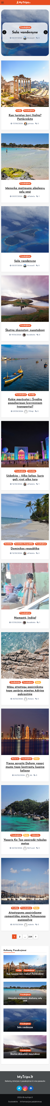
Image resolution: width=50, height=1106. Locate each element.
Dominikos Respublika (24, 544)
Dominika (8, 544)
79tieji (30, 411)
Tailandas (35, 835)
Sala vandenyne (25, 261)
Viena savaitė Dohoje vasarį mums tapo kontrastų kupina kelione (25, 767)
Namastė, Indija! (25, 618)
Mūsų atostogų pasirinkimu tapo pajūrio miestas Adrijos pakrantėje (25, 691)
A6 (31, 775)
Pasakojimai (25, 25)
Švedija (32, 395)
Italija (18, 111)
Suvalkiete (31, 40)
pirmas (31, 124)
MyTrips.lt (25, 1077)
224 (30, 936)
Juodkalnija (15, 682)
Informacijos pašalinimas (31, 1102)
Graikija (15, 908)
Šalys (38, 682)
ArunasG (31, 266)
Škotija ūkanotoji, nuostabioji (25, 330)
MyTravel (31, 848)
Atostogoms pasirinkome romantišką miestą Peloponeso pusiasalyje (25, 916)
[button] (46, 32)
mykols (31, 925)
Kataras (15, 759)
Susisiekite (13, 1102)
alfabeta (31, 196)
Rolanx (31, 699)
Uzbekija (31, 471)
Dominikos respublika (25, 548)
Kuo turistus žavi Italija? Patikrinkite (25, 974)
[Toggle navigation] (2, 2)
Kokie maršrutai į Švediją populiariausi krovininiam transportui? (25, 403)
